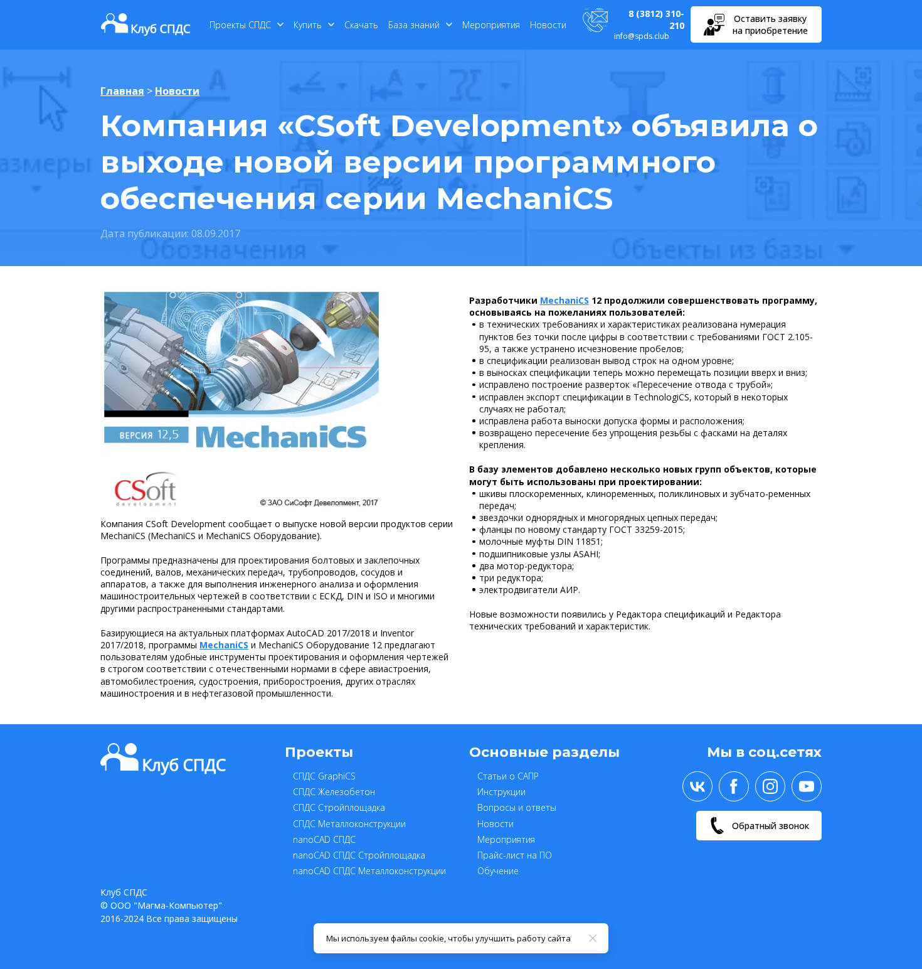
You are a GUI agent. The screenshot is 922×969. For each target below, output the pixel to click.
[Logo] (146, 24)
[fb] (734, 786)
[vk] (697, 786)
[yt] (807, 786)
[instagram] (770, 786)
